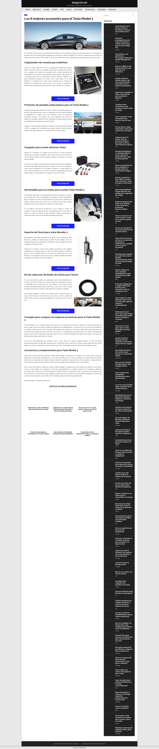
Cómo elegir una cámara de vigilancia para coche (123, 671)
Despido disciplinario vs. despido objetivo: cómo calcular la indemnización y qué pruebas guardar (123, 155)
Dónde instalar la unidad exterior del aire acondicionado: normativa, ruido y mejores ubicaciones (123, 82)
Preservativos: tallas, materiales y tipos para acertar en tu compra (38, 408)
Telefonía (101, 9)
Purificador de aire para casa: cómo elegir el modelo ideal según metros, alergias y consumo (124, 315)
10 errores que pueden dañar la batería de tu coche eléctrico (124, 386)
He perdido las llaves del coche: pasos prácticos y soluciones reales (123, 353)
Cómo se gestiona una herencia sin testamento (123, 530)
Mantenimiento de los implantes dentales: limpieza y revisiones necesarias (123, 398)
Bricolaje (37, 9)
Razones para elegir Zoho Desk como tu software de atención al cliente (123, 506)
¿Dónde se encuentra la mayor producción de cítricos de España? (123, 409)
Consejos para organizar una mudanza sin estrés (122, 583)
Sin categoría (118, 358)
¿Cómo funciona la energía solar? (122, 563)
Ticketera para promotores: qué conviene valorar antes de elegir (124, 107)
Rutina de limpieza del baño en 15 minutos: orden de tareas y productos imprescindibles (123, 205)
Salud (69, 9)
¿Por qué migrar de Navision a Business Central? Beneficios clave (122, 420)
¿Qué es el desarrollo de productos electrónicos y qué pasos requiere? (123, 660)
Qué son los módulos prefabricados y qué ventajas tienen (123, 364)
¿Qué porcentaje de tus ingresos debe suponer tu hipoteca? (123, 431)
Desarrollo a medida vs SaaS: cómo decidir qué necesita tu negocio (124, 95)
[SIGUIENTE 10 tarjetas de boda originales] (157, 744)
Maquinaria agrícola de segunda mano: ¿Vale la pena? (123, 729)
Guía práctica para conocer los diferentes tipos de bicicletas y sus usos (124, 638)
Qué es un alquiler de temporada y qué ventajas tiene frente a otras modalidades (123, 625)
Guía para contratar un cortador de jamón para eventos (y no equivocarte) (123, 541)
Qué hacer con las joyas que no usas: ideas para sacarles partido (122, 328)
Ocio (62, 9)
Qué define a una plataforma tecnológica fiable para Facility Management (124, 56)
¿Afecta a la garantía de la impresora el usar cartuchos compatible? (124, 464)
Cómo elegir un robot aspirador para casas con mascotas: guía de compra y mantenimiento (123, 301)
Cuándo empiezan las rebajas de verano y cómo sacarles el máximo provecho (123, 603)
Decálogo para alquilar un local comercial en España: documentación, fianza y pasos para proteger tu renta (124, 258)
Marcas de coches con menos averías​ (123, 573)
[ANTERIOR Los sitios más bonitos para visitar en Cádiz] (2, 744)
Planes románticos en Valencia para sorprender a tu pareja (123, 495)
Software (78, 9)
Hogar (54, 9)
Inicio (28, 9)
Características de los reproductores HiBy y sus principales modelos (87, 433)
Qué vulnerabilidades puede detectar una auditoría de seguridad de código (123, 192)
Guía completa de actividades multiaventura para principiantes (63, 432)
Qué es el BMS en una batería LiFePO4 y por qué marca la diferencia (123, 69)
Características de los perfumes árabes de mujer (123, 442)
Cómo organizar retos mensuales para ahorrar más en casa (123, 118)
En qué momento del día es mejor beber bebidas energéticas (123, 485)
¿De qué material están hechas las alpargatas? (124, 592)
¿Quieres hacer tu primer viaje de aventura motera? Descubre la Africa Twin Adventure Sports (63, 409)
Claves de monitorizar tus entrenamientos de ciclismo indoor (38, 432)
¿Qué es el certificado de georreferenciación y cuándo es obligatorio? (124, 453)
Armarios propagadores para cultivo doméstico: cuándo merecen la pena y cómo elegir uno (122, 42)
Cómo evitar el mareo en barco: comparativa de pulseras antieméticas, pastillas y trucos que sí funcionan (123, 242)
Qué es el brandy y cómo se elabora (122, 707)
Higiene (46, 9)
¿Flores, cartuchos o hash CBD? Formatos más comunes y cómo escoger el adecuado (123, 180)
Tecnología (89, 9)
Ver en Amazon (63, 98)
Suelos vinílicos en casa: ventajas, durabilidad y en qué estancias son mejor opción (123, 273)
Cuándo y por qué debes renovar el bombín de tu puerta (123, 474)
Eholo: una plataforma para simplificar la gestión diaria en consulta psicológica (123, 168)
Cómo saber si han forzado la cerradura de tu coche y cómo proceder (123, 718)
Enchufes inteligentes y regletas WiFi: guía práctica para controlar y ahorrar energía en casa (123, 287)
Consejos (112, 9)
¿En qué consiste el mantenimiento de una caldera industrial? (123, 614)
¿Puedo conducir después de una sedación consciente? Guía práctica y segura (123, 340)
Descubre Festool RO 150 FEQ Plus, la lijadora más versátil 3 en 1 (124, 649)
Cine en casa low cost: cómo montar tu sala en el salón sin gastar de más (87, 409)
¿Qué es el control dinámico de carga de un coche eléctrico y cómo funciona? (123, 553)
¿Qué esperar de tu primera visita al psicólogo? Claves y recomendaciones (122, 29)
